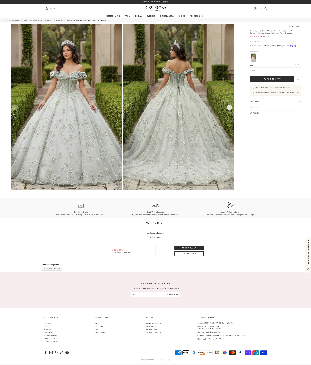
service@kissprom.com (211, 332)
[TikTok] (61, 352)
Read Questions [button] (155, 237)
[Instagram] (51, 352)
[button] (59, 9)
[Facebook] (45, 352)
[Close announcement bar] (308, 2)
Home (6, 20)
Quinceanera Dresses (19, 20)
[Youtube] (67, 352)
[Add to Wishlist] (298, 79)
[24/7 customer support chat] (308, 269)
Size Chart (298, 65)
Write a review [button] (189, 248)
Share (256, 113)
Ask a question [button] (189, 254)
